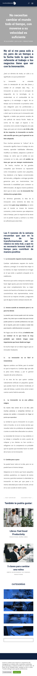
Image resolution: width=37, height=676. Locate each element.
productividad (28, 41)
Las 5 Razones (26, 572)
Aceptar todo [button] (17, 672)
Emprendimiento (18, 631)
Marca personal (18, 594)
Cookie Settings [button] (7, 672)
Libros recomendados (18, 618)
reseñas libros (23, 537)
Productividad (18, 606)
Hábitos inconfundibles (14, 572)
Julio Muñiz (9, 41)
